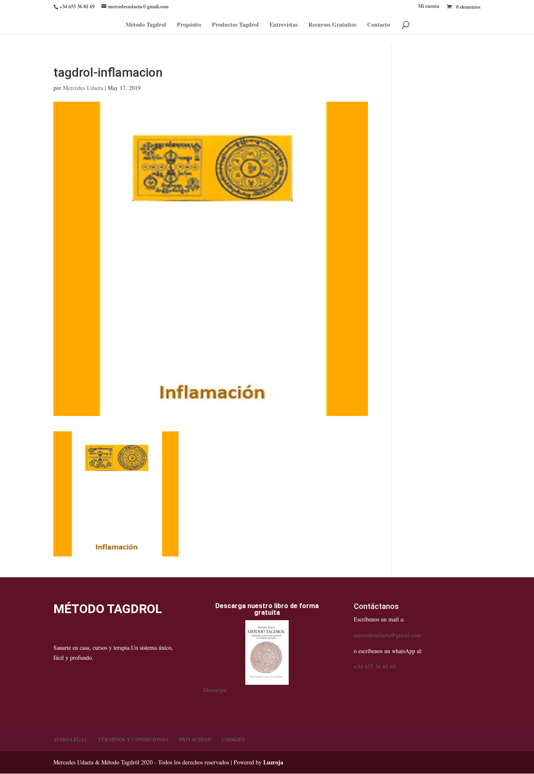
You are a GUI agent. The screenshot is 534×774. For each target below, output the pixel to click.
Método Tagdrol (146, 25)
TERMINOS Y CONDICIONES (133, 739)
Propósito (189, 25)
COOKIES (233, 739)
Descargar (215, 690)
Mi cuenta (428, 7)
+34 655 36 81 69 (375, 666)
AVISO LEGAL (70, 739)
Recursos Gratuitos (332, 25)
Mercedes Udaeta (83, 88)
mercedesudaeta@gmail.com (387, 635)
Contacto (378, 25)
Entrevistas (283, 25)
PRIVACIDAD (195, 739)
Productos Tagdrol (235, 25)
